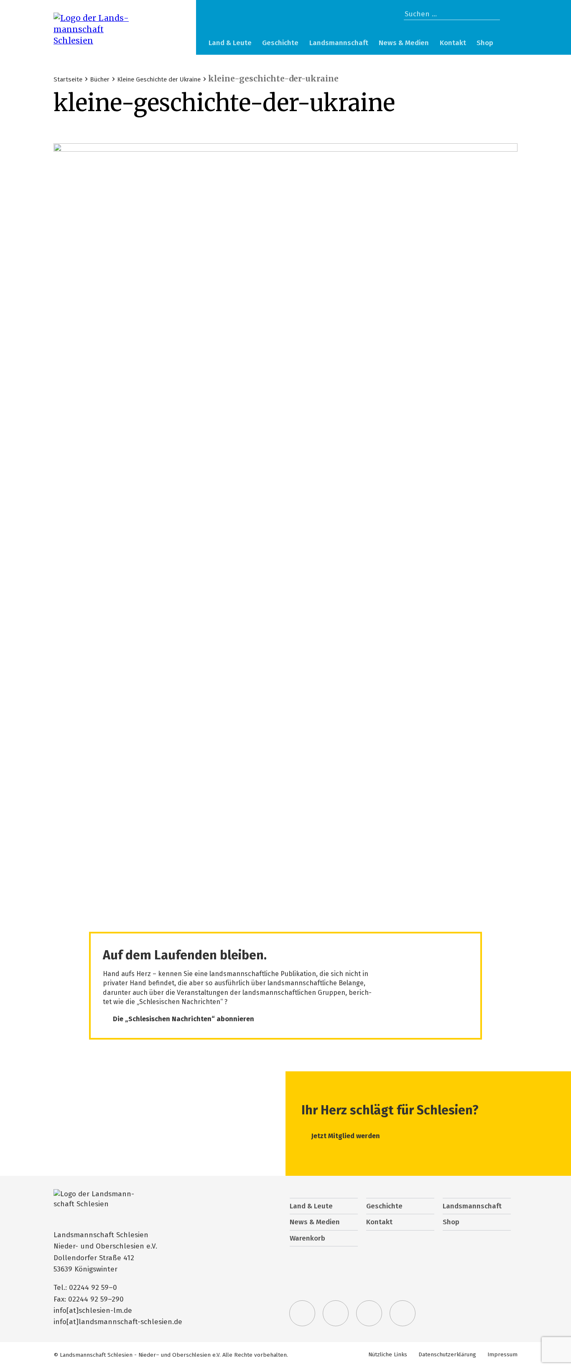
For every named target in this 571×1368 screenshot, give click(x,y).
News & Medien (404, 42)
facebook (336, 1313)
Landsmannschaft (338, 42)
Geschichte (280, 42)
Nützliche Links (387, 1354)
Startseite (68, 79)
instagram (369, 1313)
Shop (485, 42)
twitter (302, 1313)
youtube (403, 1313)
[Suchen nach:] (452, 14)
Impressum (502, 1354)
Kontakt (453, 42)
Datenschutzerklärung (447, 1354)
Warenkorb (508, 44)
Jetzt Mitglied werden (345, 1136)
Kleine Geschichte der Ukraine (159, 79)
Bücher (100, 79)
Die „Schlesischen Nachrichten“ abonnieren (183, 1019)
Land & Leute (230, 42)
